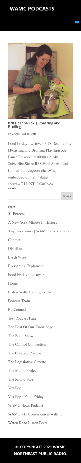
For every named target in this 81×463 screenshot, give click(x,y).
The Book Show (20, 335)
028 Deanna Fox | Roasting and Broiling (34, 125)
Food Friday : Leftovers (26, 274)
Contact (14, 239)
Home (13, 283)
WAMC (16, 134)
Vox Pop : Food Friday (26, 396)
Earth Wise (17, 257)
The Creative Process (25, 353)
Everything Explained (25, 265)
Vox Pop (14, 387)
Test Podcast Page (22, 318)
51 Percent (16, 213)
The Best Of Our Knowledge (30, 326)
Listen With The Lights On (29, 292)
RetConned (17, 309)
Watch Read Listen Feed (27, 422)
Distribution (18, 248)
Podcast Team (19, 300)
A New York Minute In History (32, 222)
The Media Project (23, 370)
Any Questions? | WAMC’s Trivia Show (39, 231)
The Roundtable (20, 379)
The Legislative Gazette (27, 361)
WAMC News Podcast (25, 405)
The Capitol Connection (27, 344)
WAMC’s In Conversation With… (35, 414)
